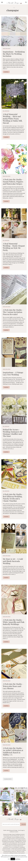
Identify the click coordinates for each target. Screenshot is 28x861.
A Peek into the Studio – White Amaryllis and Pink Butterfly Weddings (13, 622)
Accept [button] (12, 859)
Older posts (7, 779)
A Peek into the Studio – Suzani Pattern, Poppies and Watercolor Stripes (13, 181)
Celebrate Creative (14, 831)
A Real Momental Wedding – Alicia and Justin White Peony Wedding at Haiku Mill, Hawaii (12, 118)
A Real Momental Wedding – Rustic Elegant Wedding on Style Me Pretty (14, 246)
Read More (6, 71)
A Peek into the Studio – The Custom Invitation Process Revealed (13, 312)
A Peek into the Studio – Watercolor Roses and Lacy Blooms (13, 686)
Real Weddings (6, 110)
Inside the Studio (6, 48)
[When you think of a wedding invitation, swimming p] (7, 795)
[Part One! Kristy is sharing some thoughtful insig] (7, 808)
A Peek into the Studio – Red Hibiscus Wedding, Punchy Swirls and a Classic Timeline (13, 497)
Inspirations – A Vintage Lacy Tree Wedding (13, 373)
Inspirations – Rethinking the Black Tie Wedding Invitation (14, 53)
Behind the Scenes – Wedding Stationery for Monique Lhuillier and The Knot (13, 432)
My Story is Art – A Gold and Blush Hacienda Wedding (13, 561)
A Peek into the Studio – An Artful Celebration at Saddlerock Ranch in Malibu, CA (13, 751)
